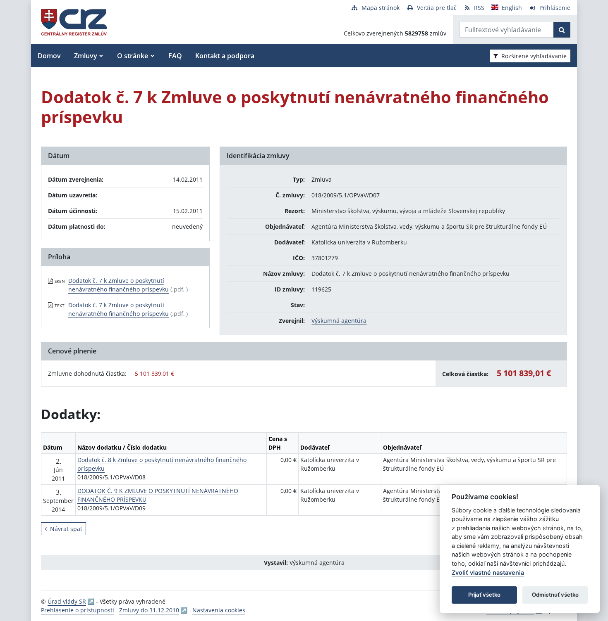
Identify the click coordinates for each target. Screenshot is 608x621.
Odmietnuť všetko (555, 594)
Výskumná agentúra (338, 321)
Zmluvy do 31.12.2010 (149, 610)
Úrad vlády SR (67, 601)
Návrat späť (66, 529)
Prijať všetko (484, 594)
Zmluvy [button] (85, 55)
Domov (49, 55)
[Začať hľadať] (561, 30)
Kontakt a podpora (224, 55)
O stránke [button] (132, 55)
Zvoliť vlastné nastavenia (488, 572)
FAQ (175, 55)
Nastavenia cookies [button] (218, 610)
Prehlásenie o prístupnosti (77, 610)
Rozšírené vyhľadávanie (534, 56)
